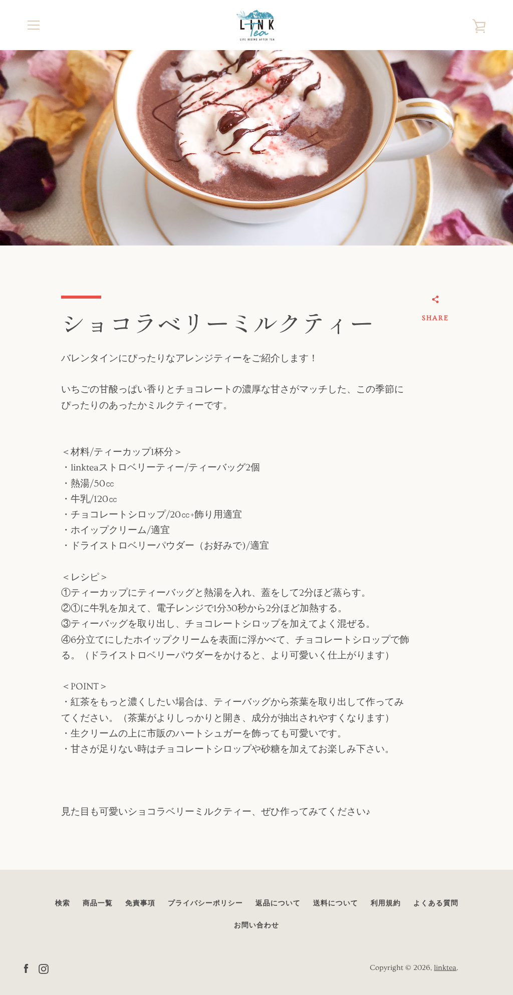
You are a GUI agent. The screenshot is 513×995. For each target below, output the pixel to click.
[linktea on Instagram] (44, 966)
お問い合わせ (256, 925)
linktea (445, 967)
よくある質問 (435, 903)
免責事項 (140, 903)
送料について (335, 903)
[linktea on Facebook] (26, 966)
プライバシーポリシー (205, 903)
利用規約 (386, 903)
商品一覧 (98, 903)
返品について (278, 903)
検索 (62, 903)
